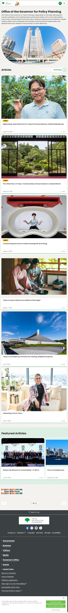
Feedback (20, 533)
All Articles (58, 70)
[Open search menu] (60, 3)
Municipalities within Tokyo (10, 587)
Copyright (31, 533)
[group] (22, 459)
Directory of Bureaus (8, 573)
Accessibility (56, 533)
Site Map (48, 533)
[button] (4, 503)
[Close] (63, 598)
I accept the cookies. (56, 602)
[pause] (36, 503)
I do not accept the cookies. (56, 606)
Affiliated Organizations (9, 580)
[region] (33, 604)
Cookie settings (55, 610)
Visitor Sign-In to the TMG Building (13, 584)
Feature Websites (7, 577)
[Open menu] (64, 3)
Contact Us (11, 533)
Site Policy (39, 533)
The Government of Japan (10, 591)
